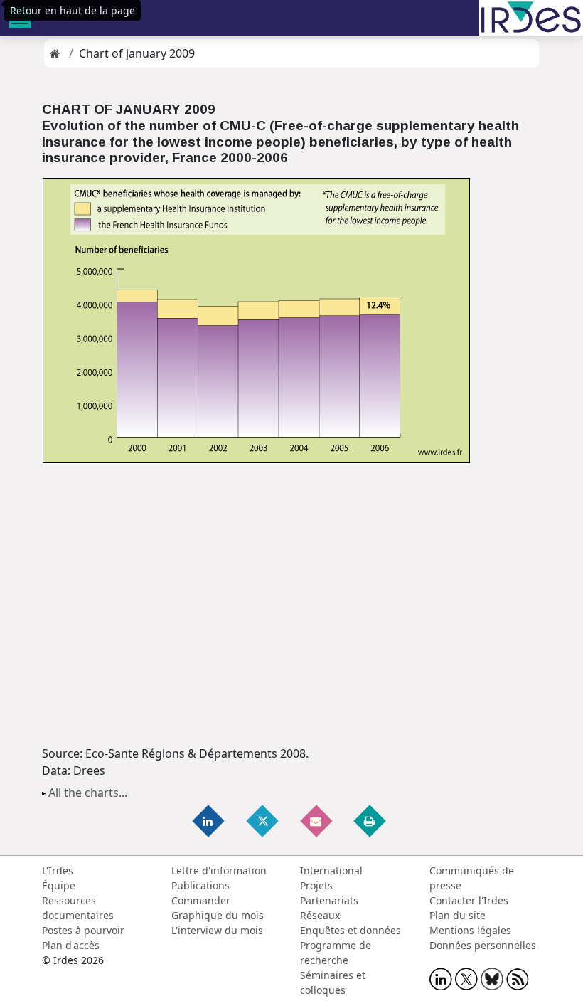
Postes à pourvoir (83, 930)
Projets (316, 885)
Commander (200, 900)
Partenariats (329, 900)
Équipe (58, 885)
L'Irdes (57, 870)
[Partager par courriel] (317, 820)
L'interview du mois (217, 930)
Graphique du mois (217, 915)
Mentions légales (470, 930)
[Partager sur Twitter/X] (263, 820)
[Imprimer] (370, 820)
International (331, 870)
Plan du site (457, 915)
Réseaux (320, 915)
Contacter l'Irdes (468, 900)
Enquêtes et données (350, 930)
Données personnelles (482, 945)
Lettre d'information (219, 870)
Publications (200, 885)
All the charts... (87, 792)
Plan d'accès (71, 945)
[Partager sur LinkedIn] (209, 820)
